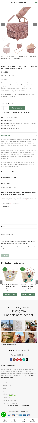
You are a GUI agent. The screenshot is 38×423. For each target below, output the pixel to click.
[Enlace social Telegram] (18, 128)
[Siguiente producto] (7, 62)
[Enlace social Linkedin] (16, 128)
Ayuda (5, 388)
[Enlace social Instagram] (14, 359)
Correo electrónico (7, 234)
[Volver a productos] (4, 62)
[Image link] (19, 350)
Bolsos (13, 56)
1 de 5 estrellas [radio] (13, 203)
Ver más (31, 375)
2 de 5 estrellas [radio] (14, 203)
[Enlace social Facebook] (9, 128)
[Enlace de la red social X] (11, 128)
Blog (4, 391)
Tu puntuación (6, 203)
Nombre (4, 227)
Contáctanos (9, 397)
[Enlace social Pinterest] (14, 128)
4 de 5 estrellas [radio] (17, 203)
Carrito (5, 382)
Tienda (8, 56)
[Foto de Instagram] (7, 325)
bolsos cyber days (24, 123)
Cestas (12, 289)
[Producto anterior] (2, 62)
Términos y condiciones (10, 403)
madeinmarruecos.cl (9, 344)
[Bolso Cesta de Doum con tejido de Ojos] (10, 275)
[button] (3, 24)
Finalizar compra (7, 385)
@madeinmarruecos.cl (18, 315)
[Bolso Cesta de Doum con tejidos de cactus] (27, 275)
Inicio (2, 56)
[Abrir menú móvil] (2, 2)
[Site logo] (19, 2)
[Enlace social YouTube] (17, 359)
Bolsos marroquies (10, 125)
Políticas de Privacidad (9, 400)
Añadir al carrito (17, 108)
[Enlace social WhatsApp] (23, 359)
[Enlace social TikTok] (27, 359)
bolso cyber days (13, 123)
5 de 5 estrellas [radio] (18, 203)
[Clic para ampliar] (5, 39)
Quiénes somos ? (8, 394)
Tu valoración (5, 206)
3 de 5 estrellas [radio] (16, 203)
